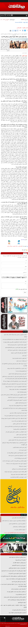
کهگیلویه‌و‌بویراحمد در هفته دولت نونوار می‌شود (17, 389)
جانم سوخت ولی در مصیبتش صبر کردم (18, 589)
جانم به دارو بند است (22, 450)
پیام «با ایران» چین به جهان (21, 434)
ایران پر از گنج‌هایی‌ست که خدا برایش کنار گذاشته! (17, 397)
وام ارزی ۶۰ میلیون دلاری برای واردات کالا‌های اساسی (16, 400)
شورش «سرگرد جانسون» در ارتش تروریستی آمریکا (17, 344)
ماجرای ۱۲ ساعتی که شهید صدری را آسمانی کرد (17, 573)
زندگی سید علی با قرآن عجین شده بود (19, 581)
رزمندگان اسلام (9, 246)
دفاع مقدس (19, 27)
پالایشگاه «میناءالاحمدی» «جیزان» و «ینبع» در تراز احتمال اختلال (13, 520)
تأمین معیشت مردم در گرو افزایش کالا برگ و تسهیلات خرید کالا (14, 381)
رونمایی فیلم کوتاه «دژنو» (21, 392)
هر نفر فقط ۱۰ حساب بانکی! (21, 361)
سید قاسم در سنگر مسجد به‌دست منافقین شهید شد (16, 591)
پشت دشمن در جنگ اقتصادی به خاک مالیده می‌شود (16, 368)
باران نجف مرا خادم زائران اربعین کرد (19, 610)
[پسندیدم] (27, 30)
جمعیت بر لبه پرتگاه (22, 466)
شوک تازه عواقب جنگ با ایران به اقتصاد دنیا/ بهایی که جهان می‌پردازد (13, 418)
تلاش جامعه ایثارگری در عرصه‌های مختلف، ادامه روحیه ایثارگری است (13, 576)
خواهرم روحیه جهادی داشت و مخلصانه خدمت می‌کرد (16, 579)
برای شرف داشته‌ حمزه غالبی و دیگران (19, 423)
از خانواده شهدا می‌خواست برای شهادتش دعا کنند (17, 600)
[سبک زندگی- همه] (13, 496)
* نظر (26, 281)
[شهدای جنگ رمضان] (14, 305)
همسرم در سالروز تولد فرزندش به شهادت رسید (17, 612)
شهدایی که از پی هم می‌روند (20, 560)
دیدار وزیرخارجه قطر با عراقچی (20, 403)
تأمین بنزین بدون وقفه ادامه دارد (20, 458)
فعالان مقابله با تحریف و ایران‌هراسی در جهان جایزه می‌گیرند (15, 471)
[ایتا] (9, 244)
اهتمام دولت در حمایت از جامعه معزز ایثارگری (17, 568)
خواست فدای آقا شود (22, 602)
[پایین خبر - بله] (9, 241)
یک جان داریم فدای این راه (21, 594)
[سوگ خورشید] (14, 321)
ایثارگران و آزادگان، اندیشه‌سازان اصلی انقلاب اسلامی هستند (15, 597)
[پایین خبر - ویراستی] (19, 241)
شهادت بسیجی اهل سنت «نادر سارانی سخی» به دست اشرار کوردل (13, 570)
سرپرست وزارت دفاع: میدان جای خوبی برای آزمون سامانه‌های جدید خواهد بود (14, 364)
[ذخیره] (15, 30)
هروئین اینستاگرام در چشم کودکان (19, 526)
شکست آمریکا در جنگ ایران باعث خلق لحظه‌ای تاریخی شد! (15, 415)
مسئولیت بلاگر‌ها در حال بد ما (20, 529)
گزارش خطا (24, 250)
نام (26, 260)
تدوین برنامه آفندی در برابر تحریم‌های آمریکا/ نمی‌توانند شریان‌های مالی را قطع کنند (14, 443)
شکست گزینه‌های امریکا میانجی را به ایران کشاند (17, 455)
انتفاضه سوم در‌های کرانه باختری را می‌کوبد (18, 353)
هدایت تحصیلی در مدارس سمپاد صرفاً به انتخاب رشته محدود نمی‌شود (15, 335)
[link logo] (12, 6)
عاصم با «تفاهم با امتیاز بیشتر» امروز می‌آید (18, 474)
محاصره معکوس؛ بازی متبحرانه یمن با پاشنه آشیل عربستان (15, 426)
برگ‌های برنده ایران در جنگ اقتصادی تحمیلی (17, 523)
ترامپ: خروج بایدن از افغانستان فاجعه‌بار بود (18, 477)
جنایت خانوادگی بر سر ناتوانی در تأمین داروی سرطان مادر (15, 432)
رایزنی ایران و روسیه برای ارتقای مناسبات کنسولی (17, 374)
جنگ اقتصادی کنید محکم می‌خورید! (19, 429)
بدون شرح (24, 355)
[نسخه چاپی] (10, 30)
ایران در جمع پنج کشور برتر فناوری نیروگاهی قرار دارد (16, 453)
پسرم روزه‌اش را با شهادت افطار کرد (19, 562)
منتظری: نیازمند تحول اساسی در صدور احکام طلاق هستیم (15, 347)
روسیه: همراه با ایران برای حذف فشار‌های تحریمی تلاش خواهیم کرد (14, 384)
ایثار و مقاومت (25, 27)
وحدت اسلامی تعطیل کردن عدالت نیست (19, 421)
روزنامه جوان (23, 239)
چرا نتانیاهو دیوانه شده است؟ (21, 371)
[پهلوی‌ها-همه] (13, 548)
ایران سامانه (3, 626)
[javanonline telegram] (25, 30)
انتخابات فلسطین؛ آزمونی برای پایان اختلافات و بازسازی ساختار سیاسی (13, 394)
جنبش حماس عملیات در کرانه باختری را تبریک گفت (16, 350)
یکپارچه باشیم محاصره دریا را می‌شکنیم (19, 469)
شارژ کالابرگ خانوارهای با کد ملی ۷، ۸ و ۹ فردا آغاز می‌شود (15, 386)
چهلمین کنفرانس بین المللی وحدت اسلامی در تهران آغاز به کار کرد (14, 461)
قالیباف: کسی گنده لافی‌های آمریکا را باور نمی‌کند (17, 405)
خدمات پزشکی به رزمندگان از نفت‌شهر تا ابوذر (17, 557)
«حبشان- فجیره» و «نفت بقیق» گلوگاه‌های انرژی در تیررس (14, 532)
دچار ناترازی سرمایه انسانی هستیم (20, 437)
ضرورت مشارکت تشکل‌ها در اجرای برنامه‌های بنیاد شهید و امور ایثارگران (14, 606)
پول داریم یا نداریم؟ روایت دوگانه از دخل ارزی (18, 413)
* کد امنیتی (25, 272)
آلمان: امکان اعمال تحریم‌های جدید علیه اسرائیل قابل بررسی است (14, 339)
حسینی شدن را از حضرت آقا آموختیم (19, 565)
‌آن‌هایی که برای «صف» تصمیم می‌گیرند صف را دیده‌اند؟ (16, 463)
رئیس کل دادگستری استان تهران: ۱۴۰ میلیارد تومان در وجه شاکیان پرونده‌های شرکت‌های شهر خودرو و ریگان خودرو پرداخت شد (14, 377)
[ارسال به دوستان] (13, 30)
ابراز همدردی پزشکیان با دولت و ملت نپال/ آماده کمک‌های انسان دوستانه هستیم (15, 409)
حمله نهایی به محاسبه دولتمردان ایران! (19, 358)
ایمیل (26, 266)
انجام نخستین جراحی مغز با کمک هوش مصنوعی (17, 440)
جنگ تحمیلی (15, 246)
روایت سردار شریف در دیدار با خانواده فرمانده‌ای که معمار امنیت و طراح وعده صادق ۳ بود (14, 585)
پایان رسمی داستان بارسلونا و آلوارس (19, 447)
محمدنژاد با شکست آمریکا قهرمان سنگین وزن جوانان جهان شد (14, 342)
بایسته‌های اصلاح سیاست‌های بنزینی (18, 517)
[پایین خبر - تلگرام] (19, 244)
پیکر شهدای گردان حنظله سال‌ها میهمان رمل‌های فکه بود (14, 37)
